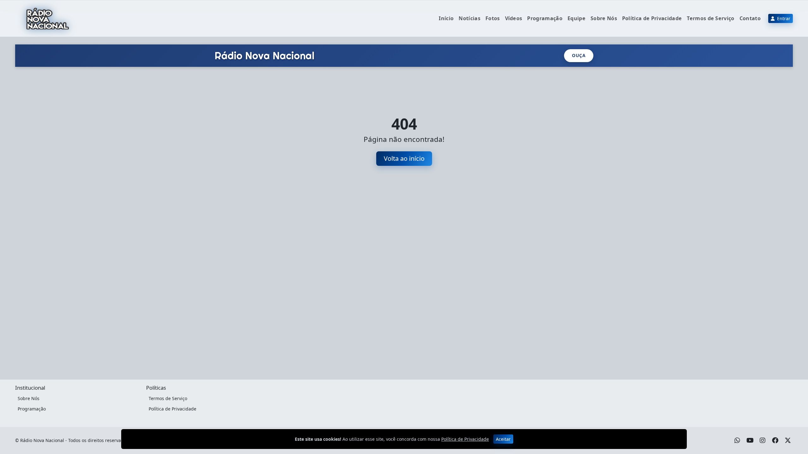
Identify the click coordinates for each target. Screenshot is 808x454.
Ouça (578, 55)
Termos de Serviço (710, 18)
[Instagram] (762, 440)
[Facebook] (775, 440)
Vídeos (513, 18)
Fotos (492, 18)
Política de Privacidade (652, 18)
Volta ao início (404, 158)
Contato (750, 18)
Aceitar (503, 439)
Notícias (469, 18)
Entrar (783, 18)
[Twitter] (788, 440)
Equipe (576, 18)
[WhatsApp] (737, 440)
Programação (544, 18)
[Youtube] (750, 440)
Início (446, 18)
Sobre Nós (604, 18)
